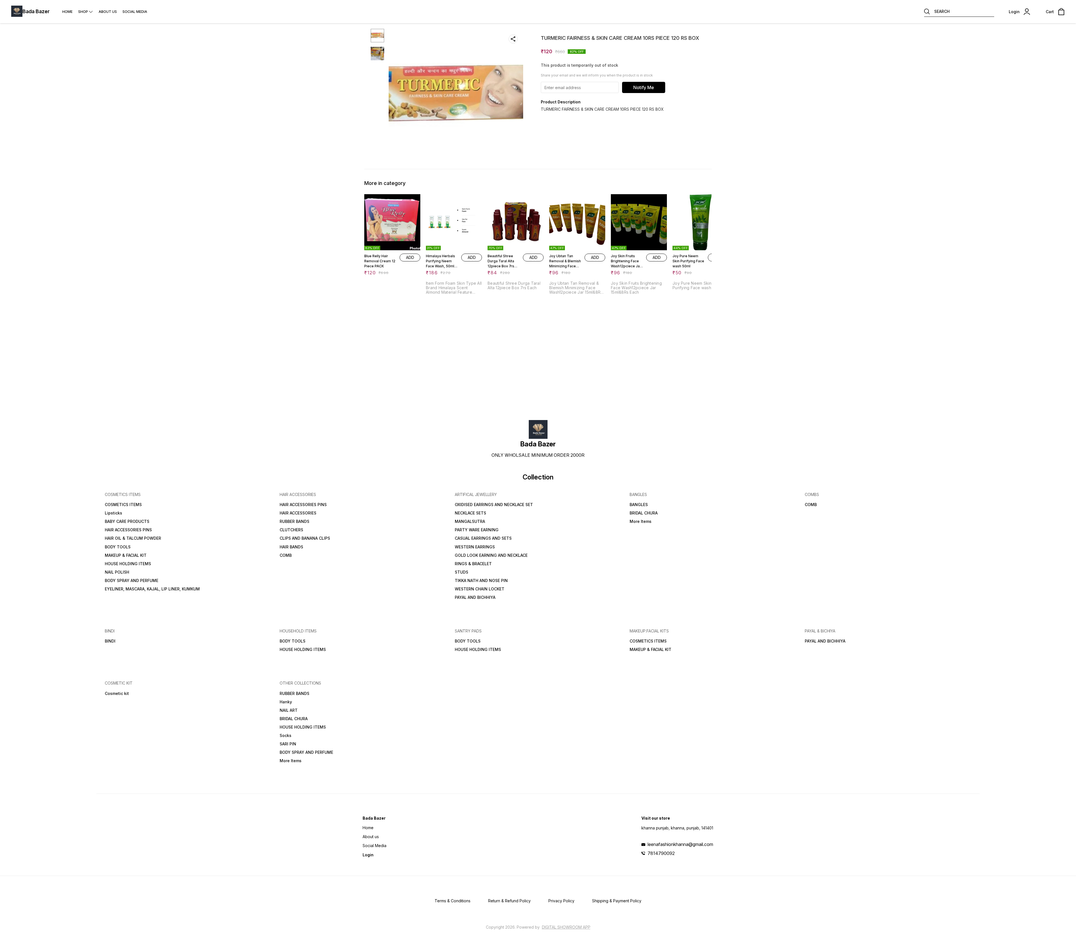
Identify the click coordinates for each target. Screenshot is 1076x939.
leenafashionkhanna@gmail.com (680, 844)
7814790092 (661, 853)
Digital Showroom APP (566, 927)
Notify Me (643, 87)
